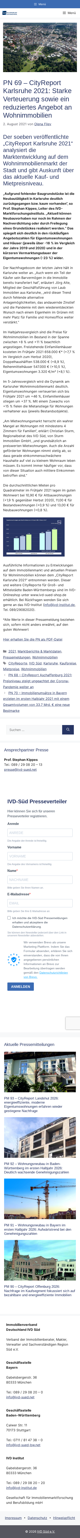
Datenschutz (37, 1518)
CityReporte (17, 663)
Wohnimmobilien (45, 657)
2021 (12, 651)
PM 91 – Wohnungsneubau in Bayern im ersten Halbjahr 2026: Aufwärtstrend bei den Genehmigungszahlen (37, 1229)
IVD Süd (35, 663)
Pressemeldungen (16, 657)
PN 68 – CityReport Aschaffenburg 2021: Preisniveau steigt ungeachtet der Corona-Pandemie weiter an (37, 681)
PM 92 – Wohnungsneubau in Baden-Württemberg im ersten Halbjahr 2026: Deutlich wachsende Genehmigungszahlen (36, 1168)
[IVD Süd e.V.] (9, 13)
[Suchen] (68, 729)
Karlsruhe (50, 663)
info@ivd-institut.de (59, 605)
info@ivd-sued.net (20, 1397)
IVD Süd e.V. (46, 1531)
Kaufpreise (68, 663)
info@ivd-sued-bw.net (23, 1445)
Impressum (13, 1518)
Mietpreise (11, 669)
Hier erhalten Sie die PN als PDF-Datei (32, 639)
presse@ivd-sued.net (20, 769)
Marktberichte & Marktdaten (39, 651)
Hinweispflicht (64, 1518)
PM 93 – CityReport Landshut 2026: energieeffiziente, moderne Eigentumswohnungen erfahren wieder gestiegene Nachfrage (33, 1104)
